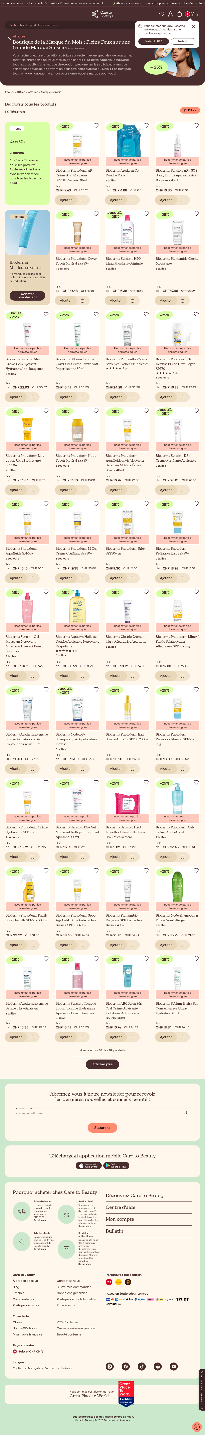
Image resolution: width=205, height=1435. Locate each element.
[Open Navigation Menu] (8, 14)
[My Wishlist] (162, 14)
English (18, 1368)
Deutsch (51, 1368)
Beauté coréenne (69, 1334)
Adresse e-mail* (25, 1108)
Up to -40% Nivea (25, 1328)
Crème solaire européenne (76, 1328)
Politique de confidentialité (76, 1299)
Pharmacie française (27, 1334)
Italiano (66, 1368)
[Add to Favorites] (96, 125)
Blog (16, 1287)
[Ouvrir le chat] (197, 1427)
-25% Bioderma (67, 1322)
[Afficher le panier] (179, 14)
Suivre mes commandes (74, 1287)
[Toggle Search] (16, 14)
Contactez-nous (68, 1281)
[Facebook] (126, 1367)
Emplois (18, 1293)
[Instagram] (110, 1367)
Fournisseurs (66, 1305)
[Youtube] (174, 1367)
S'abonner (102, 1127)
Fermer (193, 26)
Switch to (153, 41)
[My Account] (170, 14)
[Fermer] (202, 1371)
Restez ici (183, 41)
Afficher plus (102, 1064)
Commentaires (23, 1299)
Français (33, 1368)
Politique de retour (26, 1305)
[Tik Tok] (142, 1367)
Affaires (19, 36)
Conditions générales (72, 1293)
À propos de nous (25, 1281)
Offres (17, 1322)
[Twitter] (158, 1367)
